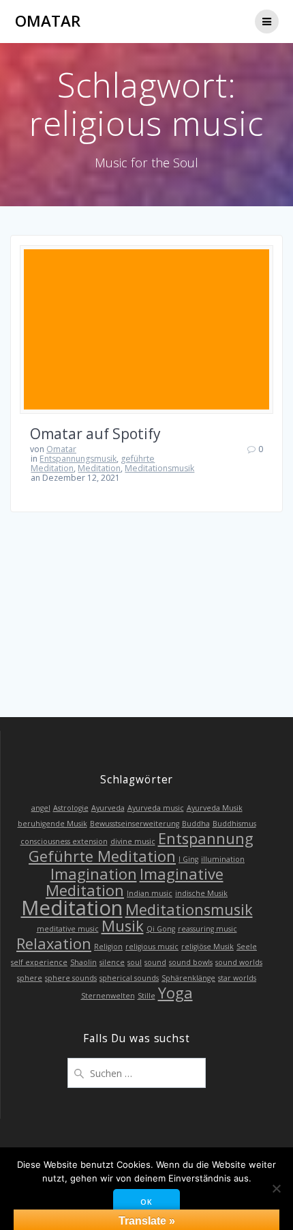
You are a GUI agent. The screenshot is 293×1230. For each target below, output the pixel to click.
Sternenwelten (108, 996)
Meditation (99, 468)
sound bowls (191, 962)
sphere (29, 978)
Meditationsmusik (159, 468)
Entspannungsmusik (78, 458)
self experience (39, 962)
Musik (123, 926)
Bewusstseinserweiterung (134, 823)
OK (146, 1202)
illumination (223, 859)
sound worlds (238, 962)
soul (134, 962)
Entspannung (205, 838)
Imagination (93, 874)
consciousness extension (64, 841)
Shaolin (83, 962)
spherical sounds (129, 978)
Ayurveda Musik (215, 808)
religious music (152, 946)
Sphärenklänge (188, 978)
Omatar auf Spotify (95, 433)
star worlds (237, 978)
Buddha (196, 823)
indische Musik (201, 893)
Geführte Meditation (102, 856)
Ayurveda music (155, 808)
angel (40, 808)
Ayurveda (108, 808)
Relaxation (53, 943)
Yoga (175, 993)
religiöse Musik (207, 946)
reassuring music (207, 929)
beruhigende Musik (52, 823)
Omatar (47, 21)
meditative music (68, 929)
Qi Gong (160, 929)
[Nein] (276, 1188)
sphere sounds (71, 978)
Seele (246, 946)
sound (155, 962)
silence (112, 962)
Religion (108, 946)
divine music (132, 841)
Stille (146, 996)
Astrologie (71, 808)
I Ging (188, 859)
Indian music (149, 893)
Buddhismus (234, 823)
